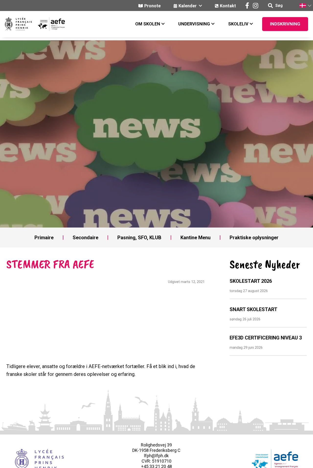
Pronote (152, 5)
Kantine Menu (195, 237)
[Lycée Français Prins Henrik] (18, 24)
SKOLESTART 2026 (251, 281)
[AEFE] (48, 24)
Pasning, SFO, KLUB (139, 237)
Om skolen (147, 23)
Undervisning (194, 23)
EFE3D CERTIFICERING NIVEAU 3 (266, 338)
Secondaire (85, 237)
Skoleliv (238, 23)
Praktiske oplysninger (254, 237)
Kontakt (228, 5)
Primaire (44, 237)
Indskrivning (285, 23)
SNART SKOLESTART (253, 309)
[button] (305, 5)
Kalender (188, 5)
